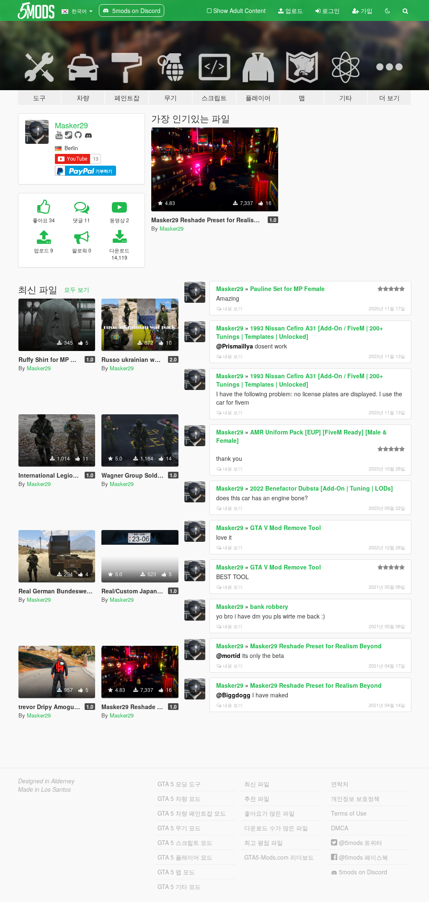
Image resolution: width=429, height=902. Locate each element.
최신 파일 (256, 784)
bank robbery (269, 606)
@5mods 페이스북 (362, 857)
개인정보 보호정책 (355, 798)
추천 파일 (256, 798)
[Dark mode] (387, 10)
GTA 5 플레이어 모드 (185, 857)
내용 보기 (233, 308)
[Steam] (68, 134)
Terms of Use (349, 813)
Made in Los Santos (44, 789)
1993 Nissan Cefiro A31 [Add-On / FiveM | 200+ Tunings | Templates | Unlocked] (299, 332)
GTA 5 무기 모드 (179, 828)
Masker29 (71, 125)
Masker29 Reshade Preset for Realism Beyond (316, 646)
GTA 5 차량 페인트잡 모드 (192, 813)
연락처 (340, 784)
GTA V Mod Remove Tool (285, 527)
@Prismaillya (234, 346)
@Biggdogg (233, 695)
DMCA (339, 828)
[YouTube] (59, 134)
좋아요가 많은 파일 (269, 813)
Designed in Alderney (46, 781)
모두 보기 (76, 289)
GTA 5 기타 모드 (179, 886)
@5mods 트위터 (359, 842)
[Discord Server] (88, 134)
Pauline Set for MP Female (287, 288)
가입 (365, 10)
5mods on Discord (362, 872)
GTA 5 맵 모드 (176, 872)
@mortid (228, 655)
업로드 (293, 10)
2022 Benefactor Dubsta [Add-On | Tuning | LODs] (321, 488)
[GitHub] (78, 134)
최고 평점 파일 (263, 842)
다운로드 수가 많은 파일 (276, 828)
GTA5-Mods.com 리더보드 (279, 857)
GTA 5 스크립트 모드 (185, 842)
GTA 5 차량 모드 (179, 798)
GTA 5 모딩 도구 (179, 784)
